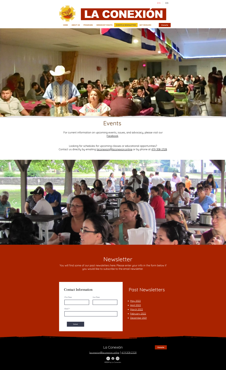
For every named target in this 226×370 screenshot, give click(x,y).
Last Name (96, 297)
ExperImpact (126, 367)
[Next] (212, 202)
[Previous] (13, 202)
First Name (68, 297)
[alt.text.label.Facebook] (113, 358)
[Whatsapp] (108, 358)
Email (67, 308)
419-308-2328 (159, 149)
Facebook (112, 136)
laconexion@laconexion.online (114, 149)
